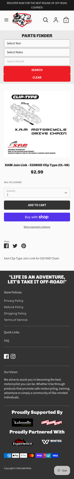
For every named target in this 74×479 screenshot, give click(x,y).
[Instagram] (13, 356)
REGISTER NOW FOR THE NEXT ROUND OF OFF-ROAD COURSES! (37, 5)
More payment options (37, 227)
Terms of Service (15, 320)
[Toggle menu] (6, 20)
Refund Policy (13, 307)
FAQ (6, 340)
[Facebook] (6, 356)
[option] (37, 124)
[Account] (56, 18)
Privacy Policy (13, 301)
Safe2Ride (26, 468)
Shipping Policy (15, 313)
